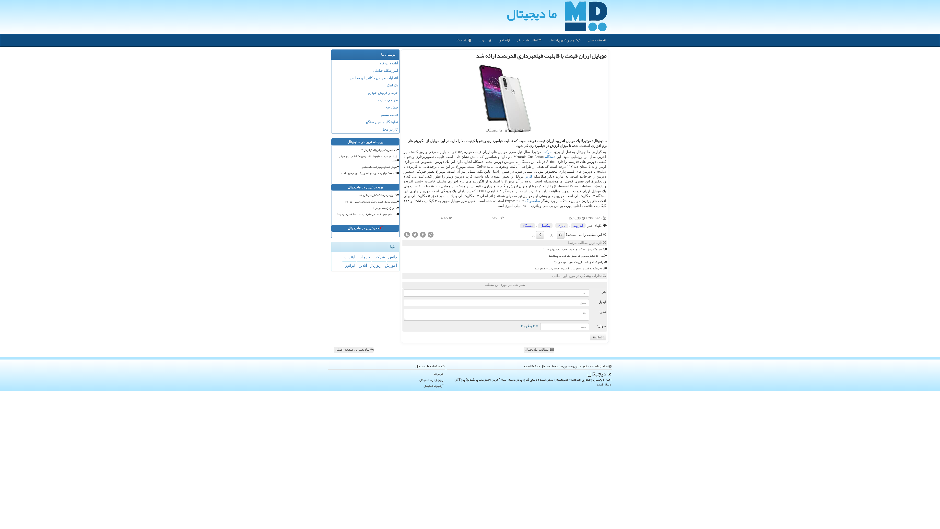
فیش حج (392, 107)
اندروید (578, 226)
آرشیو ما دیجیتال (433, 386)
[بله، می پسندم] (560, 235)
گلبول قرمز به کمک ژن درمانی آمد (377, 195)
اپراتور (350, 265)
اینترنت (484, 40)
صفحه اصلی (595, 40)
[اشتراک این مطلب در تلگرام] (430, 234)
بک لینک (392, 85)
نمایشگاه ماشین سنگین (381, 122)
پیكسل (545, 226)
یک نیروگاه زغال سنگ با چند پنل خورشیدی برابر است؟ (573, 249)
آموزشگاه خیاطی (385, 70)
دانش (392, 257)
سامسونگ (532, 201)
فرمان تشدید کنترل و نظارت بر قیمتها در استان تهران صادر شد (570, 268)
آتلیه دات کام (388, 63)
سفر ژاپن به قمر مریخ (385, 208)
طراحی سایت (388, 100)
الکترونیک (462, 40)
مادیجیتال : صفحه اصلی (352, 349)
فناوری (503, 40)
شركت (547, 152)
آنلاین (363, 265)
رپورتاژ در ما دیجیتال (431, 380)
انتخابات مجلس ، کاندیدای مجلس (374, 78)
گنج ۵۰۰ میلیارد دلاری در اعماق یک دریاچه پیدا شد (577, 256)
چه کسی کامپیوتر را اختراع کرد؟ (379, 150)
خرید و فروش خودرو (383, 93)
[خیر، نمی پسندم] (540, 235)
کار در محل (390, 129)
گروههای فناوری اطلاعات (563, 40)
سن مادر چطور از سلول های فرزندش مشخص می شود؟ (367, 214)
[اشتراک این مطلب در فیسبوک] (422, 234)
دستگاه (550, 157)
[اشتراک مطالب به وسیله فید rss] (407, 234)
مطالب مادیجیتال (537, 349)
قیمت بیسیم (389, 115)
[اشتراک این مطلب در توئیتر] (414, 234)
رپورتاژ (375, 265)
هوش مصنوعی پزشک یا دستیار (379, 167)
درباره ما (438, 374)
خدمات (364, 257)
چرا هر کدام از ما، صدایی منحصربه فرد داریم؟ (579, 262)
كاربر (528, 176)
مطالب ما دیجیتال (527, 40)
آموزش (391, 265)
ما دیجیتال (532, 13)
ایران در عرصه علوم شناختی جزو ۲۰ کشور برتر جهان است (368, 158)
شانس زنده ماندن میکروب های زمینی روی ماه (371, 201)
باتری (561, 226)
